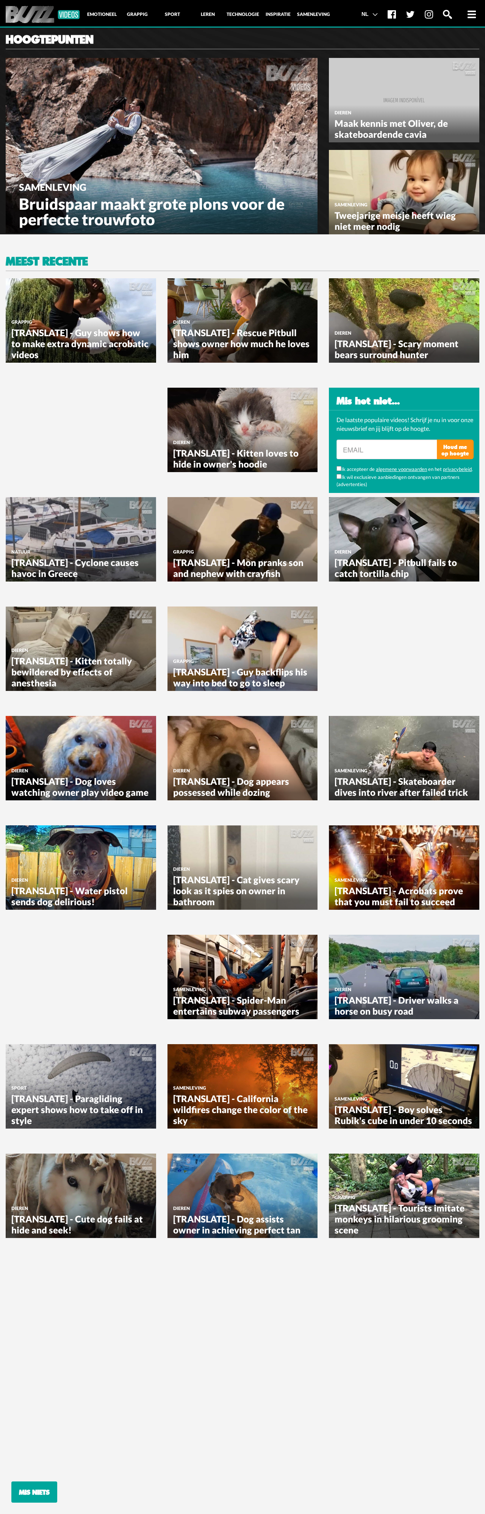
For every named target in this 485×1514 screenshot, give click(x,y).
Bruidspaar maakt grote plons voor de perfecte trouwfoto (152, 212)
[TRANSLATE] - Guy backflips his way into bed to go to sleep (240, 677)
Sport (19, 1088)
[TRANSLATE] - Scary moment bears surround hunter (396, 349)
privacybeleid (457, 469)
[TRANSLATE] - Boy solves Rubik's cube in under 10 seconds (403, 1115)
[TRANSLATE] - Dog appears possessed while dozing (231, 787)
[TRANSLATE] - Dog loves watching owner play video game (80, 787)
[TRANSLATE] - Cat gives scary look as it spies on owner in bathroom (236, 890)
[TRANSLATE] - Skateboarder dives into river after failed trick (401, 787)
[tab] (101, 14)
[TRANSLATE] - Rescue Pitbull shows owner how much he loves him (241, 343)
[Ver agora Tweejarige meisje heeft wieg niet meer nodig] (404, 191)
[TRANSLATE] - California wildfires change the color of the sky (240, 1109)
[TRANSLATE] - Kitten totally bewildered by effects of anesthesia (71, 671)
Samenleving (52, 187)
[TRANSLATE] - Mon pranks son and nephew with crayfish (238, 568)
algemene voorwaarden (401, 469)
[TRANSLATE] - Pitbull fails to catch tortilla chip (396, 568)
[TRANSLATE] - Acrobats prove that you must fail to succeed (399, 896)
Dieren (343, 112)
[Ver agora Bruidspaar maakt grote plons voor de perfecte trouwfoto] (162, 144)
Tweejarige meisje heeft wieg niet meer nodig (395, 221)
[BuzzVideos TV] (43, 14)
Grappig (21, 322)
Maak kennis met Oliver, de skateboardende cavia (391, 129)
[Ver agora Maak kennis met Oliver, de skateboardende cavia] (404, 99)
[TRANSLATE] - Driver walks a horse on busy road (396, 1006)
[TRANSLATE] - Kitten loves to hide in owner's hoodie (236, 458)
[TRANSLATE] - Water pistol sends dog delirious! (69, 896)
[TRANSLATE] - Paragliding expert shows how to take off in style (77, 1109)
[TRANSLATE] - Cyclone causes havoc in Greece (75, 568)
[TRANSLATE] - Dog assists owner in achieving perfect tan (236, 1224)
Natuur (20, 552)
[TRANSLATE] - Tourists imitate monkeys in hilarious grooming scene (400, 1218)
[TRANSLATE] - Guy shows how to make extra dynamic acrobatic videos (80, 343)
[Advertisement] (62, 435)
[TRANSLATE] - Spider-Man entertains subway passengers (236, 1006)
